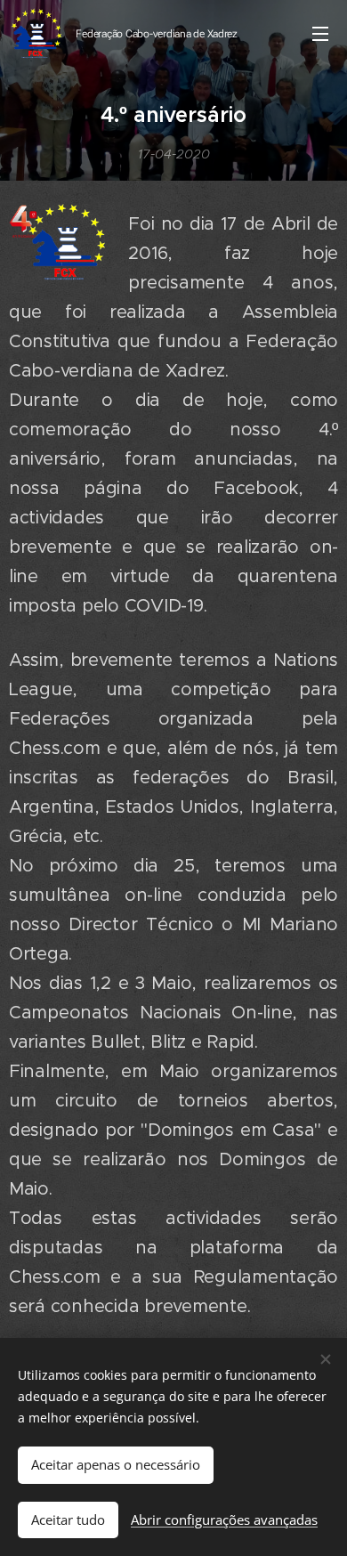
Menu (320, 33)
